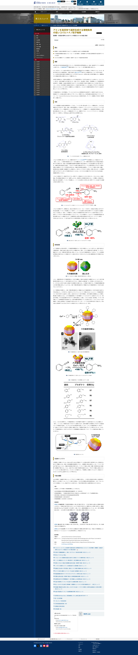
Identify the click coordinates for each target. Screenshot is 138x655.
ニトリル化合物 (82, 160)
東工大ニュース (45, 25)
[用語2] (56, 524)
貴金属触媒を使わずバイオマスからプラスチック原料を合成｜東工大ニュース (72, 573)
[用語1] (56, 504)
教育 (79, 645)
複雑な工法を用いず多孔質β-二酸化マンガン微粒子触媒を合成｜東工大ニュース (73, 568)
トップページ (36, 25)
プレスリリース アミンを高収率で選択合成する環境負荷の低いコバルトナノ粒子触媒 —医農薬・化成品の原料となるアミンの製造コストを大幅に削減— (79, 548)
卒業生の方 (94, 648)
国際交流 (80, 651)
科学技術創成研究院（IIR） (61, 603)
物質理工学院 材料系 (59, 606)
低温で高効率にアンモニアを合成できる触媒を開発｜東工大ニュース (70, 581)
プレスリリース (84, 639)
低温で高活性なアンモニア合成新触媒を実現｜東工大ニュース (69, 591)
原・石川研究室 (58, 598)
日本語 (59, 1)
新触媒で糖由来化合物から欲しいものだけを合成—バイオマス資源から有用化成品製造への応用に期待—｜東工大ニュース (79, 588)
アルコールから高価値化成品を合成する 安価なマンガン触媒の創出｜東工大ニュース (74, 557)
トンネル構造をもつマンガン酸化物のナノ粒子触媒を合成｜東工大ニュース (72, 560)
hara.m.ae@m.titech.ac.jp (63, 620)
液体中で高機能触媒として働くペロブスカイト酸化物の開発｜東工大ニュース (72, 552)
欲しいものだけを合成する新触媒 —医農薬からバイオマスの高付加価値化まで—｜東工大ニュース (77, 584)
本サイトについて (41, 639)
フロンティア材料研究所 (60, 601)
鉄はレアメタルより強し (60, 555)
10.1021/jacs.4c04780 (66, 544)
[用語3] (56, 529)
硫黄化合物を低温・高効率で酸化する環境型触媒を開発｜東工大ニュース (71, 576)
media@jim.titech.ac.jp (62, 627)
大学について (81, 644)
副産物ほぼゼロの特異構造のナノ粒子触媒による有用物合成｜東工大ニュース (72, 579)
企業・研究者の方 (95, 646)
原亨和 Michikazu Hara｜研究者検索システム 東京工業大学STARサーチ (71, 595)
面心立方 (78, 72)
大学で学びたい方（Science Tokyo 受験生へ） (97, 643)
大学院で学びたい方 (96, 645)
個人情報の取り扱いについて (55, 639)
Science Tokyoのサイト (51, 9)
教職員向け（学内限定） (97, 652)
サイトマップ (69, 639)
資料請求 (97, 639)
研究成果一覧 (58, 609)
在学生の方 (94, 650)
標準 (72, 1)
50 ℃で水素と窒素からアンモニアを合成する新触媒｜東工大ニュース (71, 571)
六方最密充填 (64, 67)
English (63, 1)
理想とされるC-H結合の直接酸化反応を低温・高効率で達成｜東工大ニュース (72, 563)
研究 (57, 40)
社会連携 (80, 649)
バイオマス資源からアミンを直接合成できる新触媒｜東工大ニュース (70, 565)
